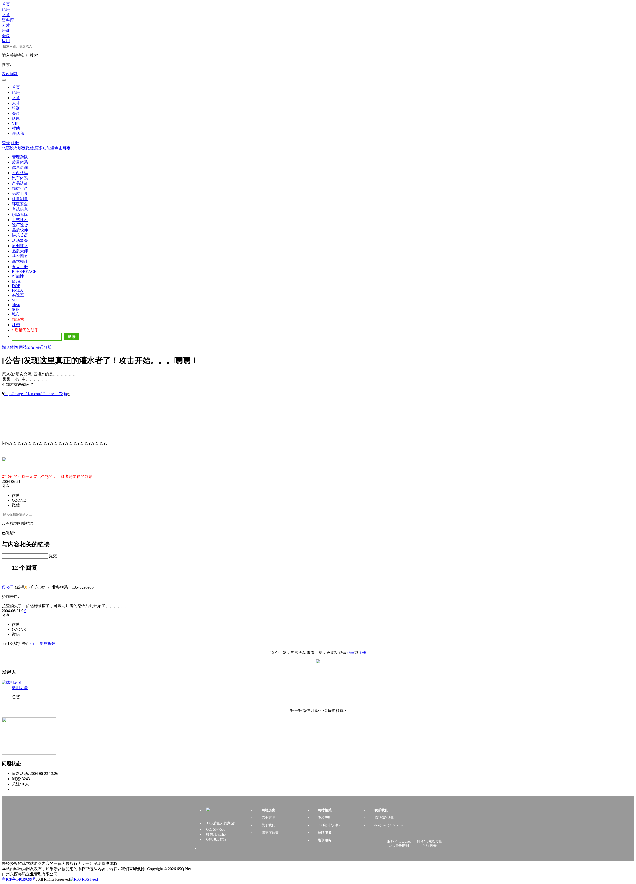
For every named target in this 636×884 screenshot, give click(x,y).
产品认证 (20, 183)
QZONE (19, 500)
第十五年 (268, 818)
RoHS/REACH (24, 271)
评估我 (18, 133)
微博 (16, 495)
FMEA (17, 290)
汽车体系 (20, 178)
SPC (15, 300)
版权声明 (325, 818)
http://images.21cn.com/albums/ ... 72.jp (35, 394)
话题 (16, 118)
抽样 (16, 305)
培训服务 (325, 840)
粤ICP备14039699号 (19, 879)
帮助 (16, 128)
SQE (16, 309)
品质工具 (20, 194)
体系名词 (20, 167)
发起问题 (10, 74)
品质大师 (20, 251)
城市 (16, 314)
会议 (6, 36)
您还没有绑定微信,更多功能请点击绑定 (36, 148)
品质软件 (20, 230)
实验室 (18, 295)
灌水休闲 (10, 347)
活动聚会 (20, 240)
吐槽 (16, 325)
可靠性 (18, 276)
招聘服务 (325, 833)
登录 (6, 143)
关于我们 (268, 825)
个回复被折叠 (42, 643)
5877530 (219, 829)
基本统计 (20, 261)
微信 (16, 505)
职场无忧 (20, 214)
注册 (15, 143)
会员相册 (44, 347)
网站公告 (27, 347)
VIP (15, 123)
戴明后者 (20, 688)
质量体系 (20, 162)
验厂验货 (20, 225)
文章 (6, 15)
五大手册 (20, 267)
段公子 (8, 587)
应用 (6, 41)
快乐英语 (20, 235)
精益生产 (20, 188)
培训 (6, 30)
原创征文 (20, 246)
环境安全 (20, 204)
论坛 (6, 9)
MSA (16, 281)
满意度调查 (270, 833)
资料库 (8, 20)
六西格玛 (20, 173)
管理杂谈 (20, 157)
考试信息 (20, 209)
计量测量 (20, 199)
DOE (16, 286)
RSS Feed (89, 879)
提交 (53, 556)
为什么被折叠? (15, 643)
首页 (6, 4)
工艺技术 (20, 220)
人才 (6, 25)
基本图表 (20, 256)
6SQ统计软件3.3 (330, 825)
